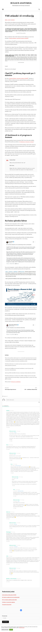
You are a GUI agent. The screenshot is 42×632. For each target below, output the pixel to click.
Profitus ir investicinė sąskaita (8, 602)
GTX (14, 569)
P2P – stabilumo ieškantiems (31, 389)
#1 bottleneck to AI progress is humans (26, 141)
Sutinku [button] (11, 629)
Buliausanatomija (12, 431)
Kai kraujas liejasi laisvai (10, 389)
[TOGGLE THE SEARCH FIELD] (39, 9)
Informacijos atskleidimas (16, 381)
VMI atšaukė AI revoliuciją (19, 15)
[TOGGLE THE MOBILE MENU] (3, 9)
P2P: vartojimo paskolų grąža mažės (9, 599)
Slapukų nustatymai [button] (5, 629)
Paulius (15, 432)
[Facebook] (21, 610)
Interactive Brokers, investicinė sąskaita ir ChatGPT (18, 38)
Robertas (15, 524)
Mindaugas (15, 546)
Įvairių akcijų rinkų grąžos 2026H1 (9, 594)
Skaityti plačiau (21, 627)
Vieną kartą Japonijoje (6, 604)
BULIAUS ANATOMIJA (21, 3)
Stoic (7, 444)
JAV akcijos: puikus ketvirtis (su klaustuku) (10, 597)
